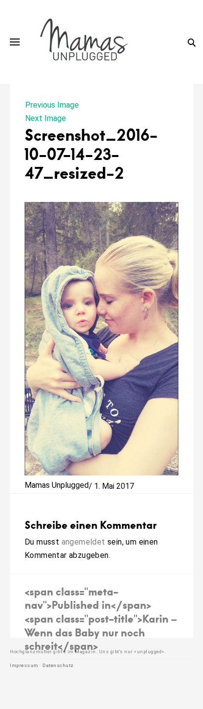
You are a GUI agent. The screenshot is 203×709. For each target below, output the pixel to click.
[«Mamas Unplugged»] (84, 42)
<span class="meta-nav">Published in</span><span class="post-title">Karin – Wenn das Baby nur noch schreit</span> (101, 618)
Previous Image (52, 105)
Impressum (24, 665)
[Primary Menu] (14, 42)
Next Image (45, 118)
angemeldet (83, 542)
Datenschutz (58, 665)
